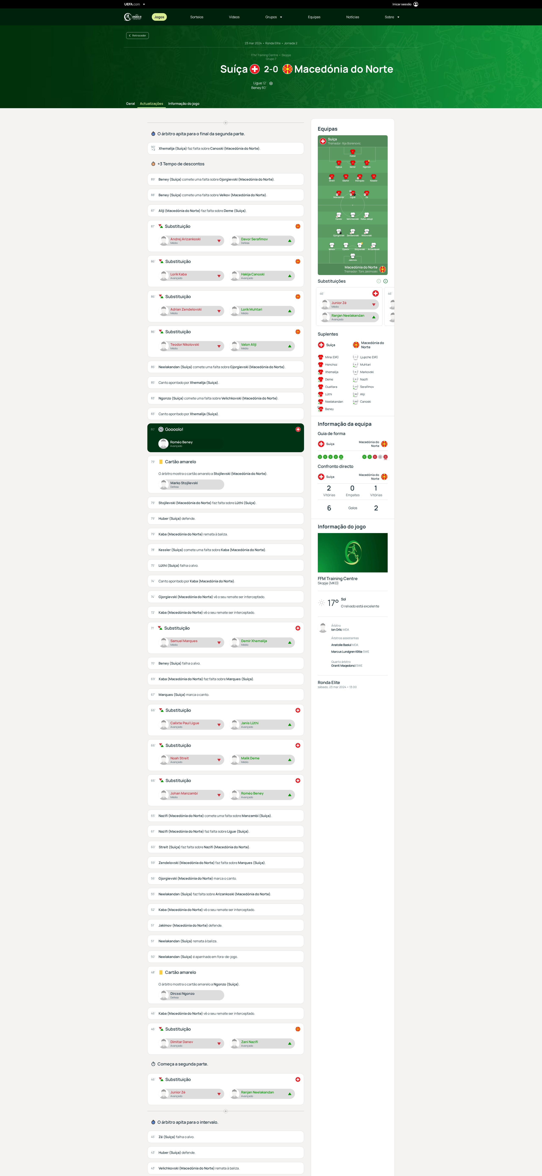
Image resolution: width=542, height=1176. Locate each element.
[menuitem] (167, 17)
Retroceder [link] (139, 35)
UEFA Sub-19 (132, 17)
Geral (130, 104)
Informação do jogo (183, 104)
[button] (274, 17)
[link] (159, 17)
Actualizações (151, 104)
